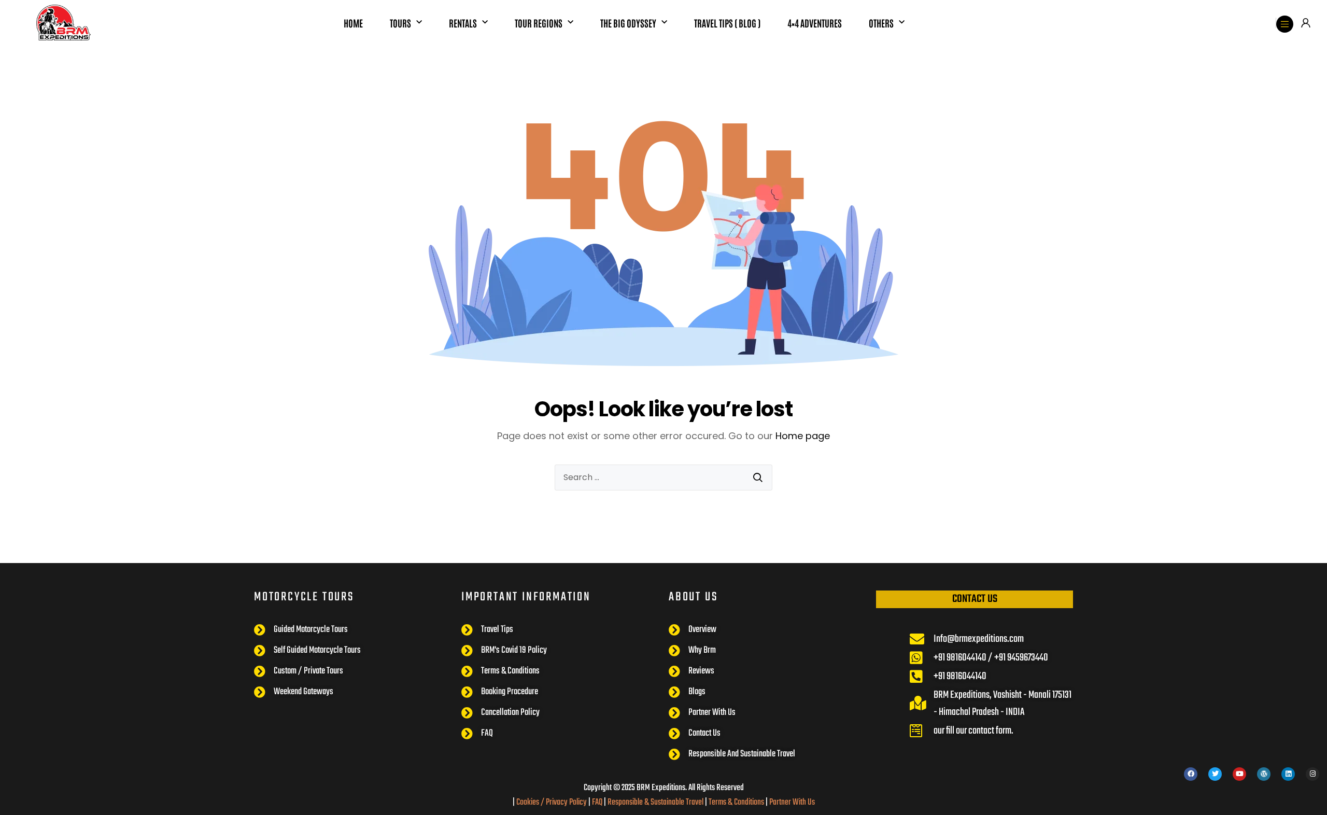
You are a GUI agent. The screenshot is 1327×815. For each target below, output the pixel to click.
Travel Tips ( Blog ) (727, 23)
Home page (802, 435)
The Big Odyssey (628, 23)
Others (881, 23)
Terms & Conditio (733, 802)
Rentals (463, 23)
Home (353, 23)
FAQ (597, 802)
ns (760, 802)
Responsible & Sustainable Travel (655, 802)
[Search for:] (663, 477)
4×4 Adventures (814, 23)
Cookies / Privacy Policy (551, 802)
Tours (400, 23)
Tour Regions (538, 23)
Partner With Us (792, 802)
